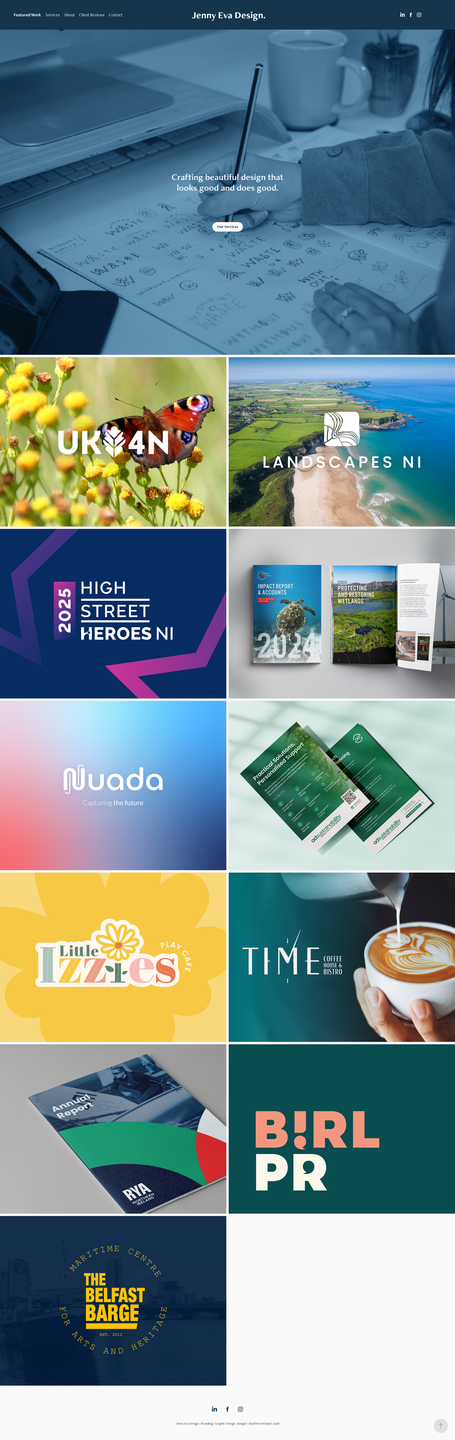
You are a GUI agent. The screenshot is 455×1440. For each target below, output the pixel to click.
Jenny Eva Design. (228, 15)
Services (53, 15)
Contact (116, 15)
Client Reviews (91, 15)
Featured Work (27, 15)
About (69, 15)
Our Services (227, 226)
